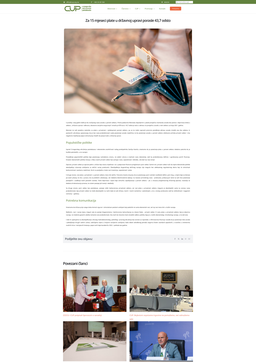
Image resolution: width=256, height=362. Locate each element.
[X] (178, 238)
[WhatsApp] (185, 238)
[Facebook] (175, 238)
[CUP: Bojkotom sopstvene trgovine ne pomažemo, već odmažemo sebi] (161, 291)
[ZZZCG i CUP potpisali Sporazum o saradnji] (94, 291)
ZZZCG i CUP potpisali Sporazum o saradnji (82, 315)
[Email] (189, 238)
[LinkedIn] (182, 238)
